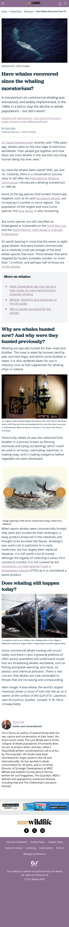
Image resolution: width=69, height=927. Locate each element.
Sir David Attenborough (17, 142)
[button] (34, 496)
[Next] (61, 492)
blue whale (25, 211)
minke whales (11, 267)
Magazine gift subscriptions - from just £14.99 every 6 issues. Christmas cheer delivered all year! (31, 120)
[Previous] (8, 492)
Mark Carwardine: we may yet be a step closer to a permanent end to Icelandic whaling (33, 290)
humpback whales (48, 198)
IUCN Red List (56, 226)
